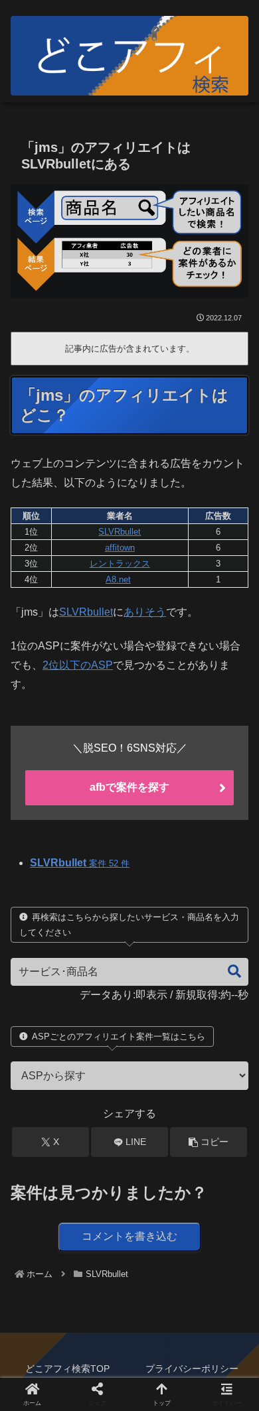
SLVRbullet (119, 532)
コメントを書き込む (129, 1236)
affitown (120, 548)
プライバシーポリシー (191, 1368)
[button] (227, 971)
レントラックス (120, 564)
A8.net (118, 579)
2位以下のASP (78, 665)
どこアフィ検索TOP (67, 1368)
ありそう (145, 612)
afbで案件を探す (129, 787)
